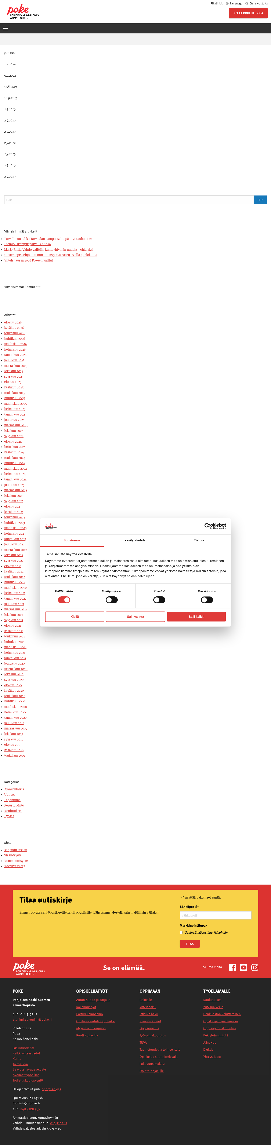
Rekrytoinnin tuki (215, 1035)
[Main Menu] (5, 28)
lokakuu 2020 (14, 674)
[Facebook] (234, 967)
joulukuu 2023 (14, 485)
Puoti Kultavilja (87, 1035)
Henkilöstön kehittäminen (222, 1014)
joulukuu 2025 (14, 360)
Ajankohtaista (14, 789)
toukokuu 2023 (14, 517)
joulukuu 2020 (14, 663)
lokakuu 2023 (13, 495)
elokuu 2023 (12, 506)
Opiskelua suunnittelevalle (159, 1056)
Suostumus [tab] (72, 540)
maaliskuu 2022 (15, 587)
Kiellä (75, 616)
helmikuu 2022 (14, 593)
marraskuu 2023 (15, 490)
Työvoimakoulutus (153, 1035)
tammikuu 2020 (15, 717)
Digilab (208, 1049)
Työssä (9, 816)
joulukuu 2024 (14, 419)
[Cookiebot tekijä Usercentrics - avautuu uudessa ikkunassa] (207, 526)
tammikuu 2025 (15, 414)
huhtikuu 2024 (14, 463)
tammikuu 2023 (15, 539)
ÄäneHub (209, 1042)
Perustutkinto (14, 805)
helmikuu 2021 (14, 652)
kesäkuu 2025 (14, 387)
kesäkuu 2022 (14, 571)
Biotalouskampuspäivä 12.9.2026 (27, 244)
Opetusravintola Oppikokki (95, 1021)
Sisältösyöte (13, 855)
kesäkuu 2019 (14, 750)
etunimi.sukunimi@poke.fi (32, 1019)
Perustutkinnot (150, 1021)
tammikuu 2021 (15, 658)
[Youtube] (245, 967)
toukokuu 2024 (14, 458)
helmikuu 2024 (15, 474)
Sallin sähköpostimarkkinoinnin (206, 932)
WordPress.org (14, 866)
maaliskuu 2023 (15, 528)
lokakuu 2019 (13, 734)
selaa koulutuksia (248, 13)
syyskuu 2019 (13, 739)
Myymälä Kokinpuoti (91, 1028)
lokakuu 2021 (13, 614)
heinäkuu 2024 (15, 447)
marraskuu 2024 (16, 425)
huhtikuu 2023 (14, 522)
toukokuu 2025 (14, 393)
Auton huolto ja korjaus (93, 999)
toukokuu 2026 (14, 333)
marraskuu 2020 (16, 669)
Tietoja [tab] (199, 540)
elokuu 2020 (13, 685)
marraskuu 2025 (15, 365)
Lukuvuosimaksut (152, 1063)
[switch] (112, 600)
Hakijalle (146, 999)
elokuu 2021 (12, 625)
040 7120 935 (51, 1088)
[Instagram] (254, 967)
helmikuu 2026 (15, 349)
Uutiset (9, 794)
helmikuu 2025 (14, 409)
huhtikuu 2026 (14, 338)
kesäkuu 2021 (13, 631)
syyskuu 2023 (13, 501)
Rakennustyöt (86, 1007)
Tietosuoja (20, 1064)
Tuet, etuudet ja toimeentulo (160, 1049)
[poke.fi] (23, 11)
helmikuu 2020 (15, 712)
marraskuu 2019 (15, 728)
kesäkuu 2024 (14, 452)
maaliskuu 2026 (15, 344)
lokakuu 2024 (14, 430)
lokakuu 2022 (13, 555)
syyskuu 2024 (14, 436)
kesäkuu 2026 (14, 327)
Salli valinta (135, 616)
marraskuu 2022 (15, 550)
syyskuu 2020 (14, 679)
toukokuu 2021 (14, 636)
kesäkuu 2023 (14, 512)
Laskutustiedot (23, 1047)
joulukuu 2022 (14, 544)
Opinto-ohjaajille (152, 1070)
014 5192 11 (58, 1122)
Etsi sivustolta (258, 3)
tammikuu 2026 (15, 354)
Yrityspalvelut (213, 1007)
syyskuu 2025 (13, 376)
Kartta (17, 1058)
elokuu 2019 (12, 744)
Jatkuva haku (149, 1014)
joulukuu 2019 (14, 723)
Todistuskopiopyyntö (28, 1080)
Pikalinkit (216, 3)
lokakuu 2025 (13, 371)
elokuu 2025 (12, 382)
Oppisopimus (149, 1028)
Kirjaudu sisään (15, 850)
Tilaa (190, 943)
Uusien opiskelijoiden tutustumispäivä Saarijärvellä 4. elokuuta (50, 255)
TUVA (143, 1042)
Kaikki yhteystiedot (26, 1053)
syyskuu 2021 (13, 620)
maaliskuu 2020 (15, 707)
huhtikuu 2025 (14, 398)
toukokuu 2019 (14, 755)
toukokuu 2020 (14, 696)
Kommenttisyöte (16, 861)
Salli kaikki (196, 616)
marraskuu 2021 (15, 609)
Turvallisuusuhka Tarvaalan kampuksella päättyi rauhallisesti (49, 239)
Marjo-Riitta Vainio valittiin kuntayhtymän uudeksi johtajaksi (48, 249)
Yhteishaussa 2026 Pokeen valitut (28, 260)
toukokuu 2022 (14, 577)
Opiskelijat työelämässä (220, 1021)
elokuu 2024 (13, 441)
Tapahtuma (12, 800)
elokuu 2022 (12, 566)
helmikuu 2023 (14, 533)
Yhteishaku (148, 1007)
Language (236, 3)
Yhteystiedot (212, 1056)
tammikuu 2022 (15, 598)
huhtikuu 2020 (14, 701)
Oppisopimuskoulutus (219, 1028)
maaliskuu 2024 (15, 468)
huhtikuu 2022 (14, 582)
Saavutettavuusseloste (29, 1069)
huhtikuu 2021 (14, 642)
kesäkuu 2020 (14, 690)
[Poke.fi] (29, 967)
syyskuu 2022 (13, 560)
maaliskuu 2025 (15, 403)
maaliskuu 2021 (15, 647)
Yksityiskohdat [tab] (135, 540)
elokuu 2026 (13, 322)
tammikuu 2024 (15, 479)
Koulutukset (13, 811)
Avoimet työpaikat (26, 1074)
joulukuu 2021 (14, 604)
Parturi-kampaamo (89, 1014)
